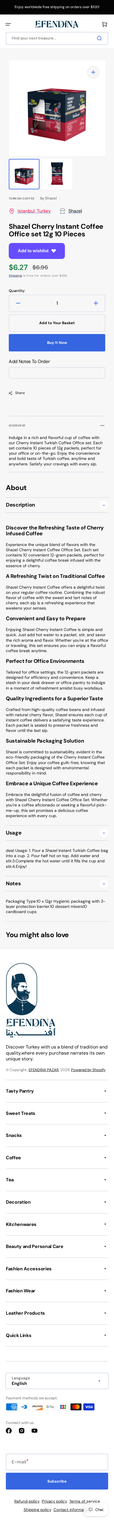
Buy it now (57, 342)
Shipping (15, 275)
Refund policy (26, 1501)
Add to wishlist (33, 250)
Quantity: (17, 291)
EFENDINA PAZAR (44, 1069)
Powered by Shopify (88, 1069)
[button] (8, 24)
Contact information (72, 1509)
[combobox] (57, 38)
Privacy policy (54, 1501)
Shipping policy (37, 1509)
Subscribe (57, 1481)
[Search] (100, 38)
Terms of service (84, 1501)
